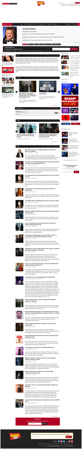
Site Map (65, 443)
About (44, 443)
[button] (78, 24)
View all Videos (64, 79)
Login (74, 24)
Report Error (70, 444)
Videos (30, 44)
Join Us (51, 443)
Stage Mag (54, 24)
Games (49, 24)
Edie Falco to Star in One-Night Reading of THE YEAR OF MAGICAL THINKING (38, 34)
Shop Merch (6, 3)
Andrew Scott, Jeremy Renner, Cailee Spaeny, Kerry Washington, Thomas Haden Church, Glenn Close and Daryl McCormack (27, 96)
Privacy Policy (70, 446)
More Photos (54, 105)
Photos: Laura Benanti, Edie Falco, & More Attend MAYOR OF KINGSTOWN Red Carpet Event (47, 97)
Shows (25, 24)
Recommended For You (66, 129)
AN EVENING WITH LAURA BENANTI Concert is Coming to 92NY (42, 200)
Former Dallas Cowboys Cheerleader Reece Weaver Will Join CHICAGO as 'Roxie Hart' (7, 61)
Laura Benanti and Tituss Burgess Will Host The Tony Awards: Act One (37, 40)
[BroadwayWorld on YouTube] (72, 441)
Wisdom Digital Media (54, 446)
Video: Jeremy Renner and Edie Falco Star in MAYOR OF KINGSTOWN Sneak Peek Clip (25, 136)
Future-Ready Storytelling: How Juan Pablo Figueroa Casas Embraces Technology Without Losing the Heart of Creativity (42, 312)
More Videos (54, 141)
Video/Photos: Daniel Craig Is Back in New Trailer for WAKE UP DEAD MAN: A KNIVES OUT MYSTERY (27, 101)
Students (41, 24)
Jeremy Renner (43, 94)
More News (54, 416)
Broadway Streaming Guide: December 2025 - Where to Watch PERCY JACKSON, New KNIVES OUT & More (41, 235)
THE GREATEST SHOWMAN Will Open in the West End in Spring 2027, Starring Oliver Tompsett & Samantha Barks (8, 93)
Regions (61, 443)
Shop (46, 24)
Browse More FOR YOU (70, 160)
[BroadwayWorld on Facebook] (59, 441)
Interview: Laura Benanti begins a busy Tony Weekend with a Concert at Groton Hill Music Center (43, 37)
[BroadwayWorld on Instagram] (61, 441)
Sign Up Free (74, 49)
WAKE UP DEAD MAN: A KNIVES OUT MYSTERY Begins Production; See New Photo (39, 372)
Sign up (76, 171)
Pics (36, 44)
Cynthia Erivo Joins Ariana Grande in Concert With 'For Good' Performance (75, 57)
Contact (47, 443)
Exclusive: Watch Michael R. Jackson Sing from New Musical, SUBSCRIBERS (75, 62)
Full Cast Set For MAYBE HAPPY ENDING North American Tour (7, 82)
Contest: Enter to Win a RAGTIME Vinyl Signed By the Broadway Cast (7, 72)
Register (68, 24)
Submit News (56, 443)
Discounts (75, 123)
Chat (34, 24)
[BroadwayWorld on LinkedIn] (64, 441)
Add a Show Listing (13, 3)
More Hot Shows (66, 123)
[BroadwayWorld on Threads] (69, 441)
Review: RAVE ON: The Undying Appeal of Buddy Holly (40, 277)
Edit (54, 44)
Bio (25, 44)
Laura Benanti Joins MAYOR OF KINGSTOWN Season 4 (40, 347)
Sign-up (72, 2)
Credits (48, 44)
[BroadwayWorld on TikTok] (67, 441)
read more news (76, 42)
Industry (30, 24)
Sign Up (44, 423)
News (22, 24)
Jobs (37, 24)
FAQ (59, 44)
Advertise (40, 443)
